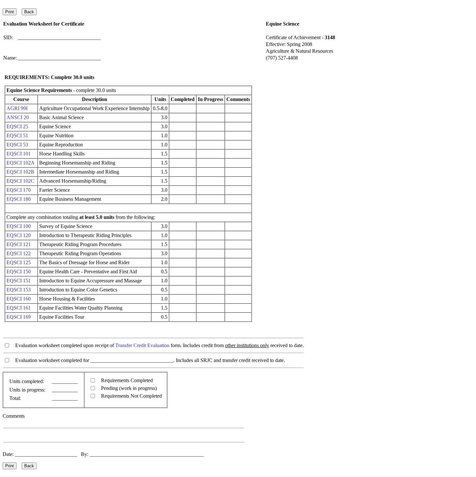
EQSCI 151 (18, 280)
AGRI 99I (17, 108)
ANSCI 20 (17, 117)
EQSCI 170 (18, 190)
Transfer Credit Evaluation (142, 345)
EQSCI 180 (18, 199)
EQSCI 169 (18, 317)
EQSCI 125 (18, 262)
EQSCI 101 (18, 153)
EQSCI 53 (17, 144)
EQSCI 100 (18, 226)
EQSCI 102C (20, 181)
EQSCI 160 (18, 298)
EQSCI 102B (20, 172)
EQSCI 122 (18, 253)
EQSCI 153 (18, 289)
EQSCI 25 (17, 126)
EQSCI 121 (18, 244)
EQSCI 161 (18, 308)
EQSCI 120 (18, 235)
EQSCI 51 (17, 135)
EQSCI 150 (18, 271)
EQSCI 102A (20, 162)
